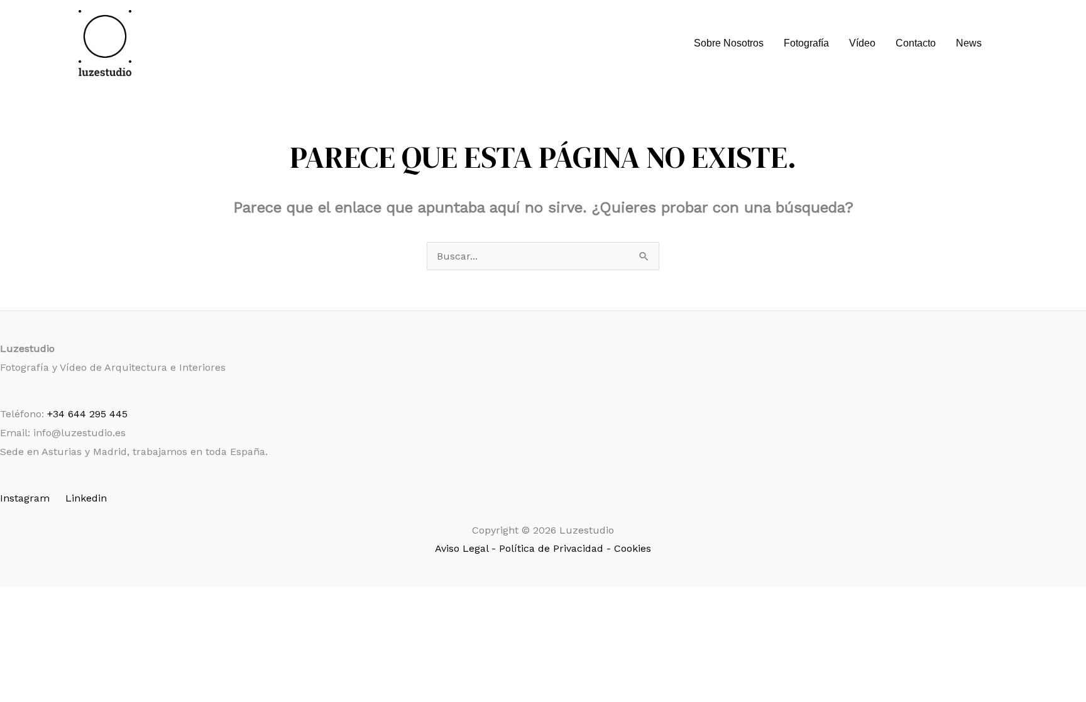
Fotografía (806, 43)
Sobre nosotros (729, 43)
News (969, 43)
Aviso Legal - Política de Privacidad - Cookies (543, 548)
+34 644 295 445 (87, 414)
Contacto (916, 43)
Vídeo (862, 43)
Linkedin (86, 498)
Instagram (25, 498)
